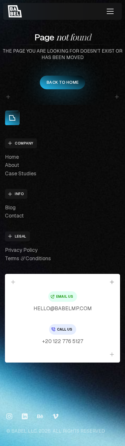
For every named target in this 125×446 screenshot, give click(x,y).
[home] (15, 11)
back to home (63, 82)
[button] (110, 11)
